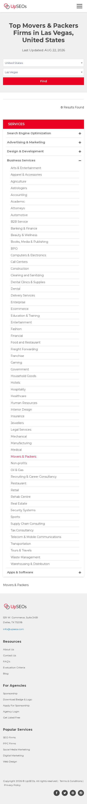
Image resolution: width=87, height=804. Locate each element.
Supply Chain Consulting (28, 523)
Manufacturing (21, 443)
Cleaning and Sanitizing (27, 275)
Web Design (10, 761)
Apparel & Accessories (26, 174)
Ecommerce (20, 309)
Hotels (15, 382)
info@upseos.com (13, 629)
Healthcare (18, 396)
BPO (14, 248)
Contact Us (9, 655)
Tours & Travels (21, 550)
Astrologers (19, 188)
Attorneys (18, 208)
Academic (18, 201)
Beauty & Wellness (24, 235)
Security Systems (23, 510)
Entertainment (21, 322)
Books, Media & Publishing (29, 242)
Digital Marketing (13, 755)
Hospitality (18, 389)
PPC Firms (9, 743)
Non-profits (19, 463)
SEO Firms (9, 737)
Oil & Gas (17, 470)
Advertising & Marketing (26, 142)
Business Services (21, 160)
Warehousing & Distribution (30, 564)
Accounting (19, 195)
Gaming (16, 362)
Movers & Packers (23, 456)
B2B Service (19, 221)
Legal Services (21, 429)
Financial (17, 336)
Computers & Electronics (28, 255)
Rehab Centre (21, 497)
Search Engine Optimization (29, 133)
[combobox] (43, 63)
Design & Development (25, 151)
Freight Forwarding (24, 349)
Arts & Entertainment (26, 168)
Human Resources (24, 403)
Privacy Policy (12, 785)
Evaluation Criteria (14, 667)
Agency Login (11, 711)
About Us (8, 649)
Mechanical (19, 436)
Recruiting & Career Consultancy (34, 476)
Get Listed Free (11, 717)
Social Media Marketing (16, 749)
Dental (15, 289)
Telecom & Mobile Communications (36, 537)
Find (43, 81)
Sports (15, 517)
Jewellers (17, 423)
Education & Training (25, 316)
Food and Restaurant (25, 342)
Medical (16, 450)
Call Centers (19, 262)
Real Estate (19, 503)
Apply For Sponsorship (16, 705)
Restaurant (18, 483)
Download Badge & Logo (17, 699)
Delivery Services (23, 295)
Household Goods (23, 376)
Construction (20, 268)
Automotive (19, 215)
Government (20, 369)
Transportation (21, 544)
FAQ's (6, 661)
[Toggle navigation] (79, 6)
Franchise (17, 356)
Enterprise (18, 302)
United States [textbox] (14, 63)
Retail (15, 490)
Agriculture (18, 181)
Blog (5, 673)
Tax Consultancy (22, 530)
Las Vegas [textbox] (11, 72)
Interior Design (21, 409)
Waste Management (25, 557)
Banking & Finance (24, 228)
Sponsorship (10, 693)
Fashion (16, 329)
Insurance (17, 416)
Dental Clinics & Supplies (28, 282)
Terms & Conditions (71, 780)
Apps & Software (20, 572)
